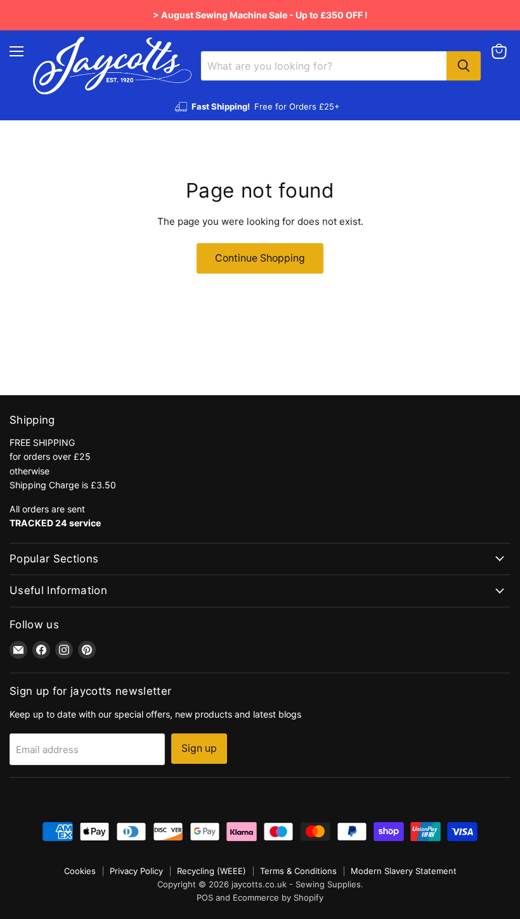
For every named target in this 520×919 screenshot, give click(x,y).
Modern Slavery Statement (404, 871)
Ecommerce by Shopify (278, 897)
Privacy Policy (136, 871)
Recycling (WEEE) (211, 871)
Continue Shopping (260, 258)
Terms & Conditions (298, 871)
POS (205, 897)
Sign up (199, 748)
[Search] (463, 65)
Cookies (80, 871)
